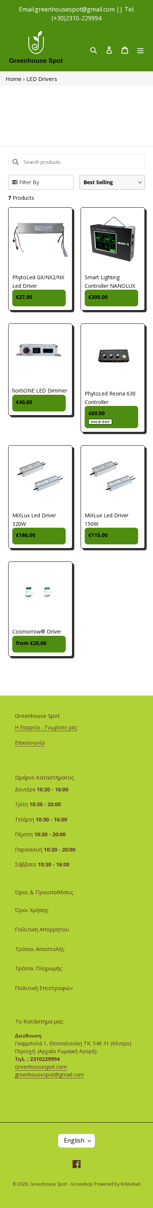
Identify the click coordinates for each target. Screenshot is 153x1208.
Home (14, 78)
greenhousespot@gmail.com (49, 1074)
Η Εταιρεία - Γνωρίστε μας (46, 727)
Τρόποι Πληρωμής (38, 968)
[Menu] (140, 50)
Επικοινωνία (30, 742)
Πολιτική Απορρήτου (42, 929)
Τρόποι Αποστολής (40, 949)
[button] (112, 182)
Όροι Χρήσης (32, 910)
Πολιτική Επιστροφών (44, 988)
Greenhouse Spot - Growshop (61, 1184)
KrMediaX (131, 1184)
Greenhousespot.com (41, 1066)
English (74, 1140)
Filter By (29, 182)
